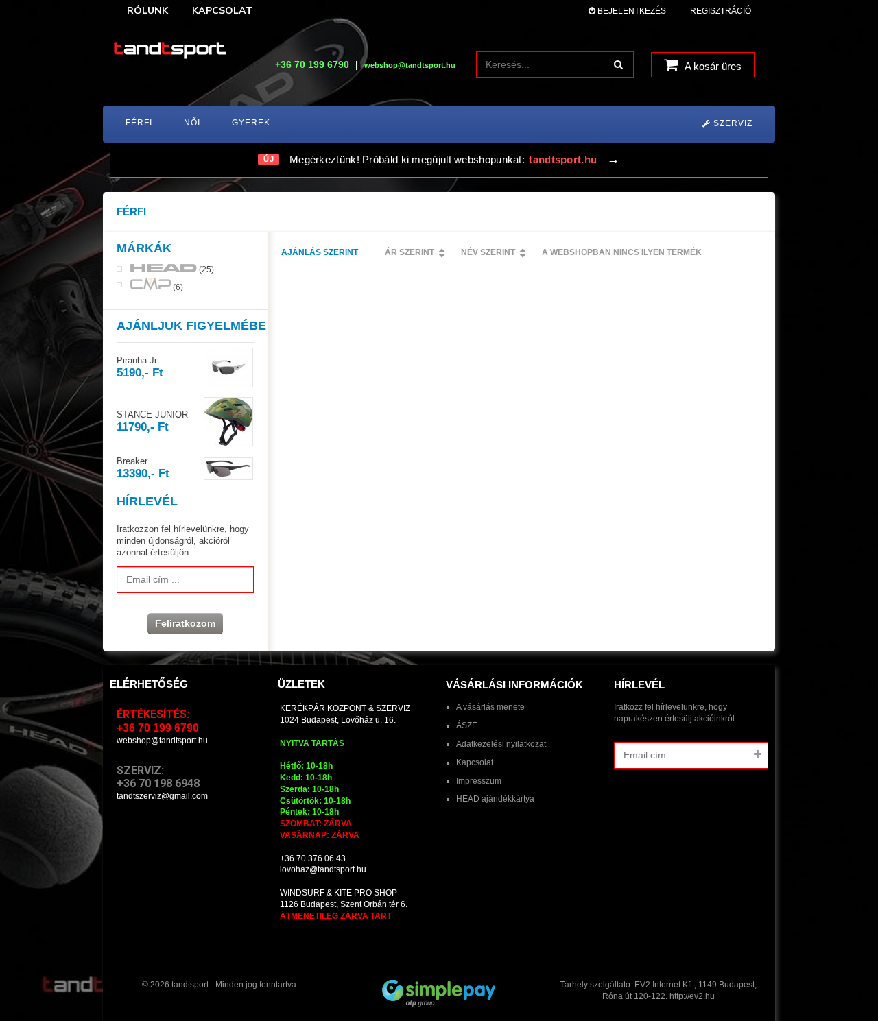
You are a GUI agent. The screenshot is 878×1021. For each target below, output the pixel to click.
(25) (205, 269)
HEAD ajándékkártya (495, 799)
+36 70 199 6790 (312, 64)
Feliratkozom (185, 623)
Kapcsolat (474, 762)
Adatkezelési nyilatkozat (501, 744)
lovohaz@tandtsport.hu (323, 869)
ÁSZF (466, 725)
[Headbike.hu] (170, 51)
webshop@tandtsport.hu (162, 740)
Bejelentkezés (630, 11)
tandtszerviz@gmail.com (162, 796)
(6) (177, 287)
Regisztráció (720, 11)
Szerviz (731, 123)
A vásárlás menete (490, 707)
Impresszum (478, 781)
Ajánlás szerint (319, 252)
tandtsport (190, 984)
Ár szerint (409, 252)
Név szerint (488, 252)
